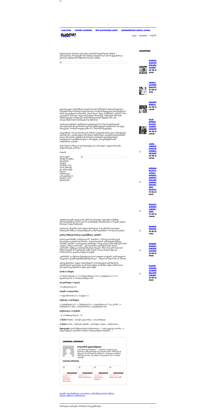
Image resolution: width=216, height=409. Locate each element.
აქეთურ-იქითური (71, 373)
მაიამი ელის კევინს (115, 377)
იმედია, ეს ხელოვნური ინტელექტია (67, 379)
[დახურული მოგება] (143, 109)
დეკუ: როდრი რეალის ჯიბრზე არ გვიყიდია (154, 124)
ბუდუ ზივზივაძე (72, 393)
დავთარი (143, 35)
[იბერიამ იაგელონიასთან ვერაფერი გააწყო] (143, 70)
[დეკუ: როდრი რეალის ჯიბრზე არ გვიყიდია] (143, 130)
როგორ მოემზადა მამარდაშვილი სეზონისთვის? (156, 247)
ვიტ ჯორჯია (85, 393)
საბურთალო (79, 396)
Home (134, 35)
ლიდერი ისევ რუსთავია (98, 378)
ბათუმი (63, 393)
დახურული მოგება (153, 103)
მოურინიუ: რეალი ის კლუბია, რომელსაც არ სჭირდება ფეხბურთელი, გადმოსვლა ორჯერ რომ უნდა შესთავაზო (155, 179)
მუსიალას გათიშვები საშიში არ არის (154, 208)
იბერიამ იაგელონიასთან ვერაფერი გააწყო (156, 64)
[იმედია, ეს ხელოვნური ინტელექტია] (143, 90)
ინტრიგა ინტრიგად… (85, 377)
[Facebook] (151, 406)
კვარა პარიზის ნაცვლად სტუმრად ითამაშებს (154, 149)
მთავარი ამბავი (103, 373)
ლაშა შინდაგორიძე (99, 393)
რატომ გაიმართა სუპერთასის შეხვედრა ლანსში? (155, 271)
